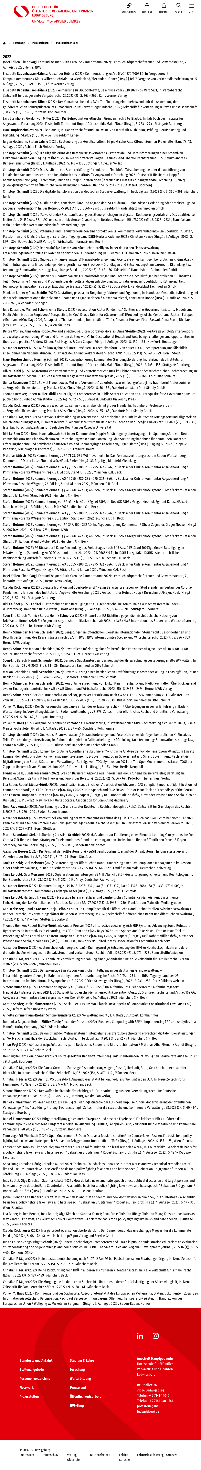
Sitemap (144, 1455)
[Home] (4, 43)
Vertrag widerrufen (74, 1457)
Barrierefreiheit (100, 1455)
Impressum (27, 1455)
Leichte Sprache (124, 1457)
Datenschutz (50, 1455)
